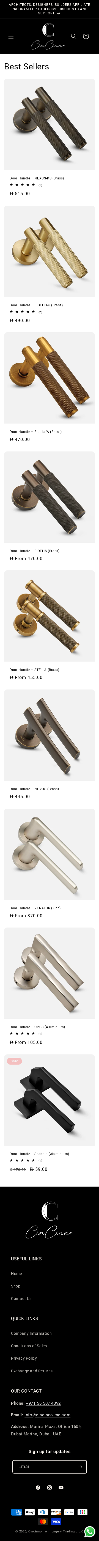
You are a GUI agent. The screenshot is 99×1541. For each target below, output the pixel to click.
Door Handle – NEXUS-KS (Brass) (37, 178)
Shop (15, 1286)
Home (16, 1273)
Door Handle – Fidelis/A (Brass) (36, 432)
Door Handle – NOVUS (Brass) (34, 789)
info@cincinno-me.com (47, 1414)
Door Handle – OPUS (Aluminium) (37, 1027)
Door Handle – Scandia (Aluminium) (39, 1154)
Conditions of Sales (29, 1346)
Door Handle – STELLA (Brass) (34, 670)
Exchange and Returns (32, 1371)
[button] (11, 36)
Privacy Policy (24, 1358)
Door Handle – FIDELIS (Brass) (34, 551)
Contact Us (21, 1298)
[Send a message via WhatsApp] (89, 1531)
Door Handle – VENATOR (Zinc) (35, 908)
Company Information (31, 1333)
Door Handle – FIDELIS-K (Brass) (36, 305)
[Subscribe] (80, 1467)
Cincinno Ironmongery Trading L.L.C (56, 1531)
